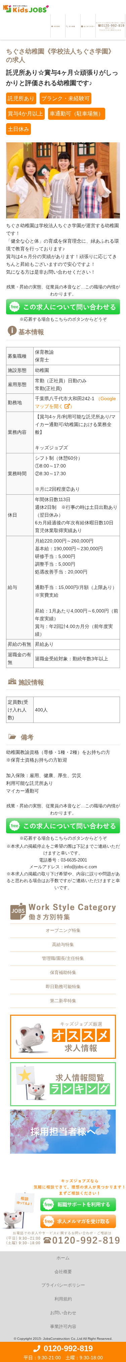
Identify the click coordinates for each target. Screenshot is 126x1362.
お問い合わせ (63, 1312)
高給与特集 (63, 944)
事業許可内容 (63, 1326)
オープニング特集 (63, 930)
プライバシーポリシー (63, 1285)
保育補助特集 (63, 972)
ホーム (63, 1257)
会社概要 (63, 1271)
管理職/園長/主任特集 (63, 958)
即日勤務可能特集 (63, 986)
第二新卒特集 (63, 1000)
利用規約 (63, 1298)
